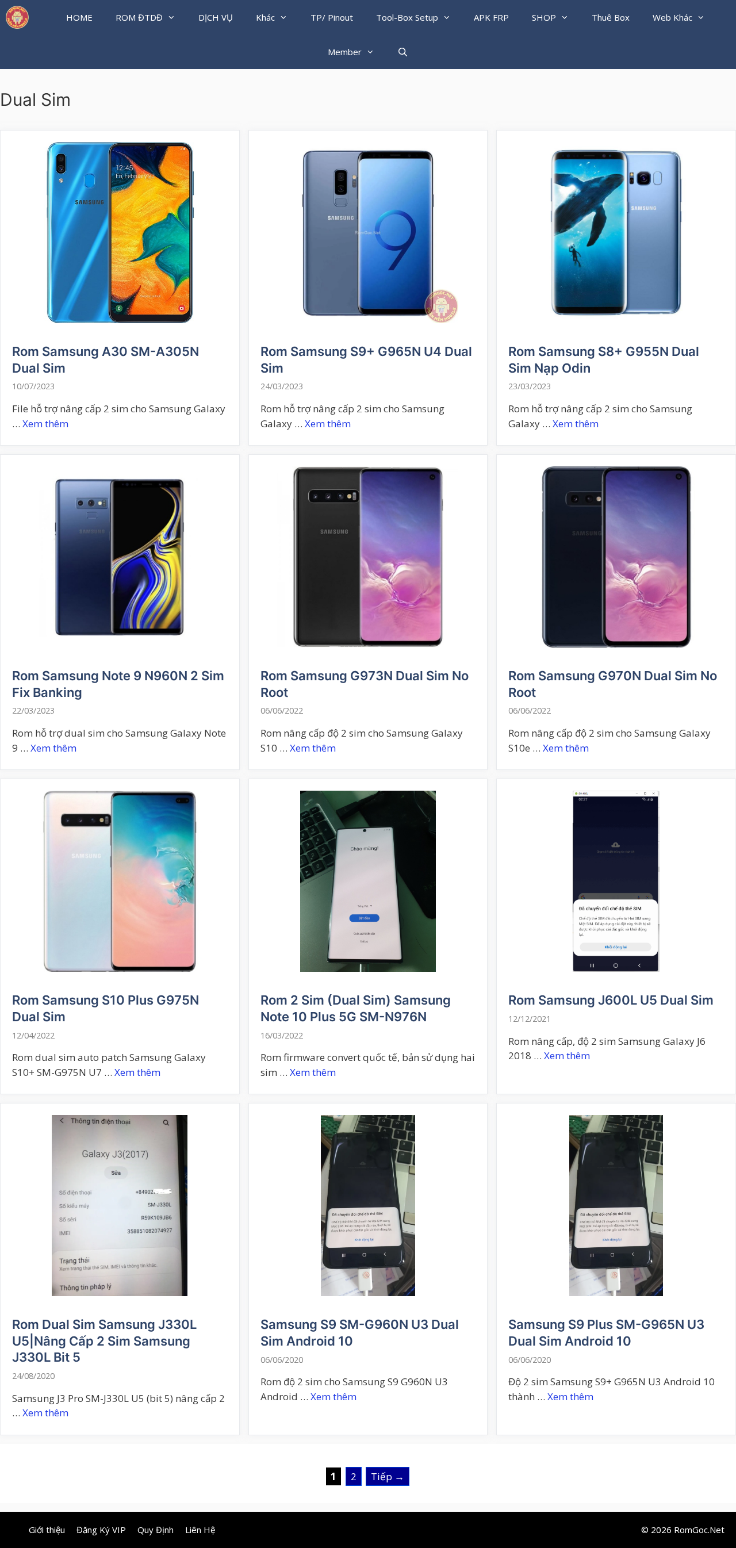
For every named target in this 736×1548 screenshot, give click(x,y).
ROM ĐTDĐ (139, 17)
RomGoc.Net (699, 1529)
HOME (79, 17)
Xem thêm (45, 423)
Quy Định (155, 1529)
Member (345, 52)
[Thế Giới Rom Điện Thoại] (17, 17)
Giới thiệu (47, 1529)
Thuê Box (611, 17)
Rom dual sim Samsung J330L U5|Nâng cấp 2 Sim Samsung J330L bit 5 (104, 1341)
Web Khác (672, 17)
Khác (265, 17)
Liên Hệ (200, 1529)
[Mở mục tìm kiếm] (403, 52)
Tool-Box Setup (407, 17)
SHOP (544, 17)
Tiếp (387, 1476)
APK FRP (491, 17)
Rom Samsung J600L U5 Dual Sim (611, 1000)
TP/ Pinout (331, 17)
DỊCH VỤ (215, 17)
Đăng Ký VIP (101, 1529)
